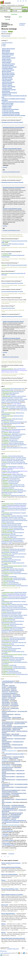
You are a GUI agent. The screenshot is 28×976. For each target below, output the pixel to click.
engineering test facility (21, 459)
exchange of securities (7, 104)
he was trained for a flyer (7, 722)
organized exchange (7, 77)
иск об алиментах (14, 705)
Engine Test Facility (13, 477)
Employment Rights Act (18, 532)
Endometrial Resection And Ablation (17, 549)
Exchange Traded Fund (6, 475)
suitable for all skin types (7, 738)
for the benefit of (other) (9, 844)
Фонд (9, 471)
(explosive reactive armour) (7, 521)
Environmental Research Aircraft (14, 584)
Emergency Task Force (15, 486)
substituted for (5, 796)
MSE (5, 274)
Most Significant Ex (22, 444)
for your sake (5, 685)
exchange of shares (7, 106)
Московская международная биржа (19, 240)
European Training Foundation (15, 492)
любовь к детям (16, 729)
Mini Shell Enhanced (18, 391)
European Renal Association (14, 508)
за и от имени (15, 794)
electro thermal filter (20, 462)
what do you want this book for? (9, 711)
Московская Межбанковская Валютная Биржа (12, 283)
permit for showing (6, 817)
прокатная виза (15, 817)
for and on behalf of (6, 794)
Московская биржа (5, 35)
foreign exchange (6, 59)
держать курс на (12, 697)
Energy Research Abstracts (17, 526)
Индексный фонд (12, 466)
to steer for (4, 697)
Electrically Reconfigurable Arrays (17, 550)
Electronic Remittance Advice (16, 535)
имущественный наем (16, 814)
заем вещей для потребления (19, 806)
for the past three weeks (7, 682)
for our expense (5, 819)
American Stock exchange (8, 48)
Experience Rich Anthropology (8, 570)
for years (4, 687)
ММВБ (9, 253)
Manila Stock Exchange (17, 418)
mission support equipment (13, 402)
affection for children (6, 729)
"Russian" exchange (7, 85)
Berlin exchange (6, 50)
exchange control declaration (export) (12, 208)
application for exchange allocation (11, 338)
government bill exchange (8, 63)
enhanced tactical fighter (6, 460)
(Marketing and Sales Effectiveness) (13, 435)
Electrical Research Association (8, 552)
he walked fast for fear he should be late (11, 761)
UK (17, 552)
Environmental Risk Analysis (14, 559)
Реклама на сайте (15, 948)
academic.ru (5, 2)
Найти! (24, 9)
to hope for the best (6, 728)
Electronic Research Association (14, 523)
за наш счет (13, 819)
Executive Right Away (14, 582)
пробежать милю (15, 708)
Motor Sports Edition (10, 394)
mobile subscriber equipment (16, 441)
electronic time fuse (5, 463)
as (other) (5, 835)
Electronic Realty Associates (18, 556)
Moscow (3, 880)
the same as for (5, 699)
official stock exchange (8, 76)
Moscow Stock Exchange (16, 388)
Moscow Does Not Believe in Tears (9, 888)
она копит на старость (20, 723)
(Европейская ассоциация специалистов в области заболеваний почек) (14, 510)
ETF (19, 498)
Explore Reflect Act (20, 570)
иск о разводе (14, 703)
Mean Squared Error (14, 393)
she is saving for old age (7, 723)
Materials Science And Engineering (9, 444)
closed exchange (6, 56)
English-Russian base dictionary (7, 849)
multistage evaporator (21, 406)
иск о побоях (14, 702)
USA (10, 543)
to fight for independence (7, 714)
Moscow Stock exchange (8, 73)
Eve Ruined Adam (11, 531)
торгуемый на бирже (15, 471)
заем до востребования (14, 816)
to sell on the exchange (8, 110)
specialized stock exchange (9, 89)
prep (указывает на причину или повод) (13, 753)
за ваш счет (12, 685)
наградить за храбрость (18, 756)
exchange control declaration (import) (12, 148)
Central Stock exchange (8, 54)
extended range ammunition (19, 518)
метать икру (16, 368)
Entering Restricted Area (15, 512)
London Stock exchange (8, 69)
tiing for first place (6, 805)
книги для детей (15, 734)
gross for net (5, 691)
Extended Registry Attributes (19, 579)
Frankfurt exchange (7, 60)
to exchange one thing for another (9, 809)
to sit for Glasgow (6, 793)
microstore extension (12, 405)
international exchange (7, 65)
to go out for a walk (6, 719)
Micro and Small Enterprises (12, 438)
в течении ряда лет (12, 687)
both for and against (6, 828)
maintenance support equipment (18, 396)
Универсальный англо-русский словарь (9, 247)
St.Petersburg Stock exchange (9, 92)
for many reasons (6, 764)
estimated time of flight (18, 460)
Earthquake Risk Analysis (7, 541)
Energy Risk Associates (6, 558)
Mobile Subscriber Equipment (10, 423)
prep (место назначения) (9, 693)
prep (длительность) (8, 681)
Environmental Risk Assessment (8, 561)
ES (23, 1)
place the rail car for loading (8, 776)
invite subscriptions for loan (8, 799)
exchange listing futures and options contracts (13, 115)
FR (26, 1)
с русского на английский (22, 24)
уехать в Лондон (16, 696)
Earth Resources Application (16, 540)
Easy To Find (8, 493)
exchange (20, 117)
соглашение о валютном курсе (19, 553)
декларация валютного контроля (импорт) (12, 122)
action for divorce (6, 703)
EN (18, 1)
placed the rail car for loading (8, 773)
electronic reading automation (16, 528)
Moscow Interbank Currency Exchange (10, 863)
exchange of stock (6, 107)
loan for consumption (6, 802)
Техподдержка (9, 948)
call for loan (4, 816)
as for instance (5, 700)
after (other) (6, 834)
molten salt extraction (10, 406)
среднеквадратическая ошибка (16, 408)
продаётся (9, 725)
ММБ (8, 265)
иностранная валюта (7, 42)
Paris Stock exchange (7, 79)
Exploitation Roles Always (17, 515)
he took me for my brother (8, 787)
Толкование (4, 31)
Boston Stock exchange (8, 53)
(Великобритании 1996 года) (8, 534)
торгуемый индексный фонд (19, 475)
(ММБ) (3, 242)
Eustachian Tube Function (15, 480)
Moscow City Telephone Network (9, 874)
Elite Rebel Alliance (10, 581)
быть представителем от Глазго (18, 793)
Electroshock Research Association (9, 524)
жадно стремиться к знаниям (20, 726)
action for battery (6, 702)
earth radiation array (11, 537)
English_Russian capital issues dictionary (9, 37)
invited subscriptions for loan (8, 779)
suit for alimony (5, 705)
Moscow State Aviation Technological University (13, 938)
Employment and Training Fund (18, 495)
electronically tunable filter (17, 463)
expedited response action (19, 578)
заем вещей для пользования (16, 813)
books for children (6, 734)
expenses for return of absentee (16, 517)
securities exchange (7, 88)
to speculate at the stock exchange (10, 112)
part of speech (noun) (8, 831)
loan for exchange (6, 806)
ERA (19, 587)
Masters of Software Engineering (16, 443)
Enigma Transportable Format (13, 478)
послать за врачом (16, 717)
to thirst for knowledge (7, 726)
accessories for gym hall (7, 767)
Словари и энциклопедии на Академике (12, 5)
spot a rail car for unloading (8, 770)
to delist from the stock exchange (10, 109)
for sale (3, 725)
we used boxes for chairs (7, 784)
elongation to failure (13, 483)
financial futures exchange (8, 57)
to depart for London (6, 696)
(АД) (23, 388)
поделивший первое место (17, 805)
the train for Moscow (6, 694)
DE (20, 1)
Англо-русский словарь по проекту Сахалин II (10, 382)
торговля (5, 167)
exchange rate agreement (8, 555)
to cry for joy (4, 758)
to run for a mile (5, 708)
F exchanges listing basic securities (11, 113)
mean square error (13, 440)
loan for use (4, 813)
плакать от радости (13, 758)
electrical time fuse (11, 462)
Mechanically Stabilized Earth (13, 447)
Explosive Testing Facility (18, 484)
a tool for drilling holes (7, 735)
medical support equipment (13, 399)
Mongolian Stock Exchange (7, 420)
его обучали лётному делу (21, 722)
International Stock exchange (9, 66)
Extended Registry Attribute (20, 503)
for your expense (6, 690)
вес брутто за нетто (13, 691)
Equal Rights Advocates (18, 529)
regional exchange (6, 80)
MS (5, 427)
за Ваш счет (14, 690)
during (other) (6, 843)
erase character (5, 575)
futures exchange (6, 62)
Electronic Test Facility (16, 457)
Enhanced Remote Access (19, 538)
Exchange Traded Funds (17, 474)
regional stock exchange (8, 82)
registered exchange (7, 83)
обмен (4, 45)
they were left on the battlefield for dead (11, 790)
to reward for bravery (6, 756)
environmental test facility (13, 481)
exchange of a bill (6, 94)
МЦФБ (9, 243)
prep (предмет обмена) (9, 808)
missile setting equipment (11, 400)
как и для (13, 699)
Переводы (8, 16)
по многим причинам (16, 764)
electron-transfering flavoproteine (15, 456)
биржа (4, 44)
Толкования (14, 14)
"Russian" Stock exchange (8, 86)
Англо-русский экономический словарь (9, 285)
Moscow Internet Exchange (8, 913)
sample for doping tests (7, 747)
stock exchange (6, 91)
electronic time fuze (10, 459)
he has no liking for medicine (8, 731)
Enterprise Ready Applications (20, 573)
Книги (20, 16)
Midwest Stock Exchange (15, 437)
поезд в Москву (16, 694)
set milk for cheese (6, 744)
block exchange (6, 51)
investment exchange (7, 68)
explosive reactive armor (6, 518)
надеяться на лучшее (17, 728)
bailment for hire (5, 814)
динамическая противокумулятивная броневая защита (14, 520)
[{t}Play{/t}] (11, 33)
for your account (5, 688)
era (19, 676)
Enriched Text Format (18, 489)
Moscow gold (4, 904)
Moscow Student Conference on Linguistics (12, 894)
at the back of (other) (8, 840)
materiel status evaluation (7, 397)
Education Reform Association (17, 568)
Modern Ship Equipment (14, 432)
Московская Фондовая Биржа (16, 273)
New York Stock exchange (8, 74)
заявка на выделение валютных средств (11, 316)
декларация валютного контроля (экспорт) (12, 182)
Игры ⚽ (7, 19)
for (15, 849)
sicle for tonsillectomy (7, 741)
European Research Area (21, 585)
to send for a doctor (6, 717)
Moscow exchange (22, 37)
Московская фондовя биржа (8, 308)
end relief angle (12, 576)
